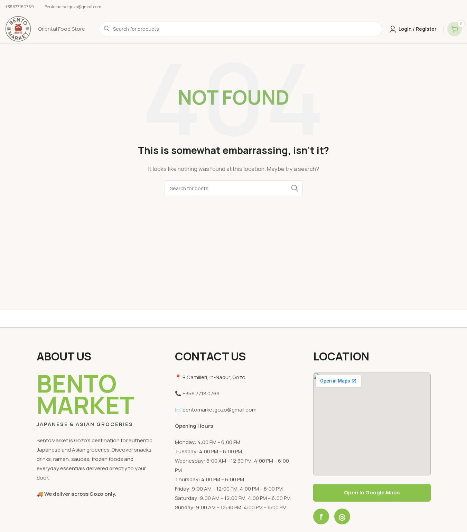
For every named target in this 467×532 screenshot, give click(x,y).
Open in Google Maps (372, 492)
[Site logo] (18, 28)
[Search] (295, 188)
